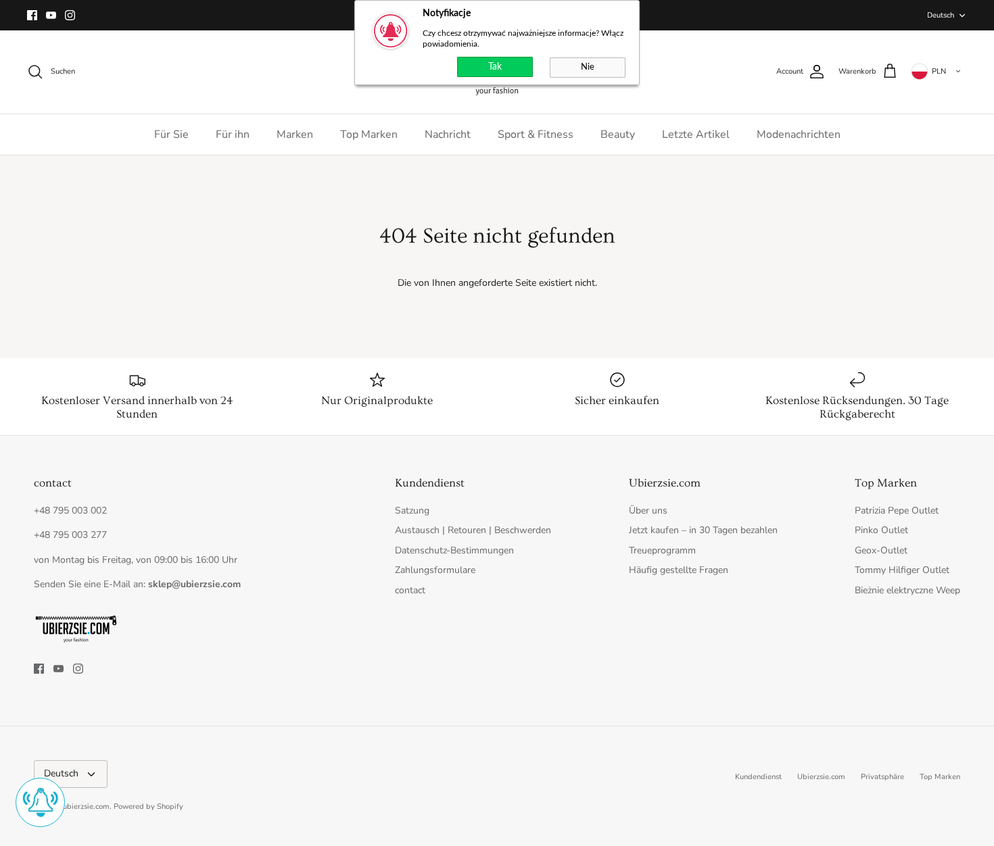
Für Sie (171, 134)
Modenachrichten (799, 134)
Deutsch (940, 15)
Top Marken (369, 134)
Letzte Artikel (696, 134)
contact (410, 590)
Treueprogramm (662, 550)
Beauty (617, 134)
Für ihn (233, 134)
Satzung (412, 510)
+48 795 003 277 (70, 534)
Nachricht (448, 134)
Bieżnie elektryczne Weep (907, 590)
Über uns (648, 510)
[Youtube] (51, 15)
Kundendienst (758, 777)
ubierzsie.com (86, 806)
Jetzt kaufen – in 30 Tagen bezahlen (703, 530)
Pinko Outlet (881, 530)
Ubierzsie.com (821, 777)
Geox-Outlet (881, 550)
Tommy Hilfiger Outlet (902, 570)
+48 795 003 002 (70, 510)
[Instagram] (70, 15)
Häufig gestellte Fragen (678, 570)
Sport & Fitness (535, 134)
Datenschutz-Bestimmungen (454, 550)
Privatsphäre (882, 777)
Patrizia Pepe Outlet (897, 510)
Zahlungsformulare (435, 570)
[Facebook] (32, 15)
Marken (295, 134)
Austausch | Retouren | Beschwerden (473, 530)
